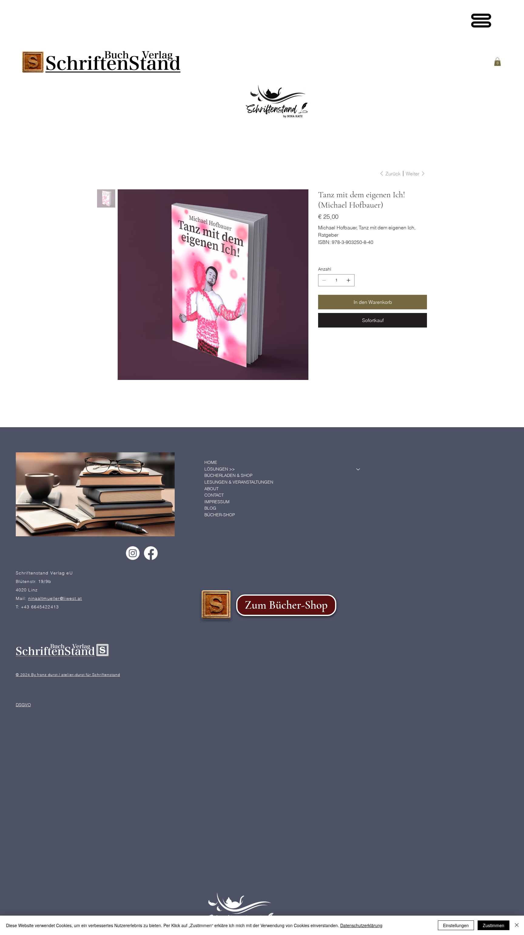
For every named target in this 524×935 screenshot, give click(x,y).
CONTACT (214, 495)
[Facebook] (151, 553)
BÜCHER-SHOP (219, 514)
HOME (210, 462)
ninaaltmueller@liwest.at (55, 598)
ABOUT (211, 488)
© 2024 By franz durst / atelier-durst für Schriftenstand (68, 674)
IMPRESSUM (217, 501)
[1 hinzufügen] (348, 280)
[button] (497, 62)
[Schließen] (516, 925)
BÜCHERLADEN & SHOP (228, 475)
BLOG (210, 508)
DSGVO (23, 704)
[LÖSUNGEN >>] (358, 469)
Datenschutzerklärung (361, 925)
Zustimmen (493, 925)
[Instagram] (132, 553)
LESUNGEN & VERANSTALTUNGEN (238, 482)
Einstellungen (456, 925)
